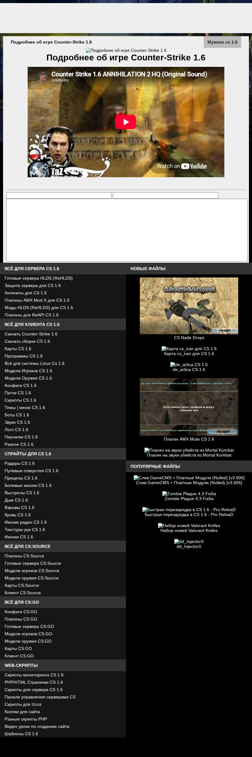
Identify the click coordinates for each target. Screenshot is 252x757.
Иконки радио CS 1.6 (26, 522)
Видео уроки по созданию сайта (37, 726)
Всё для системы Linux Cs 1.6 (35, 363)
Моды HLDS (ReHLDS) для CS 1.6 (39, 307)
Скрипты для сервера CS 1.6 (34, 689)
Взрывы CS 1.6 (19, 507)
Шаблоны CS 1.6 (21, 733)
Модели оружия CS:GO (28, 641)
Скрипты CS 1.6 (20, 400)
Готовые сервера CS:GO (29, 626)
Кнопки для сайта (22, 711)
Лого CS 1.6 (16, 429)
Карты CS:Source (22, 585)
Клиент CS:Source (23, 592)
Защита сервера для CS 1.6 (33, 285)
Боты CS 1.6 (17, 414)
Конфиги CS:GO (21, 611)
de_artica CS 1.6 (189, 369)
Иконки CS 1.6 (19, 536)
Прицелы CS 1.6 (21, 478)
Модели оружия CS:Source (32, 577)
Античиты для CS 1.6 (26, 292)
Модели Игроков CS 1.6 (28, 370)
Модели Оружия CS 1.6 (28, 378)
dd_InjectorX (189, 546)
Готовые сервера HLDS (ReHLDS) (39, 278)
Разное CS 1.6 (19, 444)
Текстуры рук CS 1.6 (25, 529)
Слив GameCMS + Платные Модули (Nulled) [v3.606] (189, 482)
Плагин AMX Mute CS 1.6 (189, 439)
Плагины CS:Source (24, 555)
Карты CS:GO (18, 648)
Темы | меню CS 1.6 (25, 407)
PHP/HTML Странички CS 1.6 (34, 682)
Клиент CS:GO (19, 655)
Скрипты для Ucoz (23, 704)
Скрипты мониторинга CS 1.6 (34, 674)
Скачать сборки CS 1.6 (27, 341)
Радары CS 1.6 (20, 463)
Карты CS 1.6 (18, 348)
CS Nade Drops (189, 337)
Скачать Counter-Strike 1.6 (31, 333)
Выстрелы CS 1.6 (22, 492)
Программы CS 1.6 (24, 356)
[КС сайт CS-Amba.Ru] (126, 18)
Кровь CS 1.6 (18, 514)
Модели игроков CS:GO (28, 633)
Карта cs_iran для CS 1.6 (189, 353)
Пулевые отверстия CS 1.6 (31, 470)
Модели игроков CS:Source (32, 570)
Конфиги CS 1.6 (21, 385)
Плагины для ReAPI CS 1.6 (32, 314)
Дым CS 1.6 (16, 500)
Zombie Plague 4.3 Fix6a (189, 498)
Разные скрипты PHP (26, 719)
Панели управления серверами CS (40, 696)
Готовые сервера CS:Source (33, 563)
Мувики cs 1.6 (222, 42)
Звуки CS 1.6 (17, 422)
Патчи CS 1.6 (18, 392)
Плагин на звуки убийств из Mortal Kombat (189, 455)
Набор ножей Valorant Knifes (189, 530)
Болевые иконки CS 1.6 (28, 485)
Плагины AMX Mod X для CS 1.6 (37, 300)
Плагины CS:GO (21, 619)
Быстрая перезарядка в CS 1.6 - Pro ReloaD (189, 514)
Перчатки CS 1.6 (21, 436)
